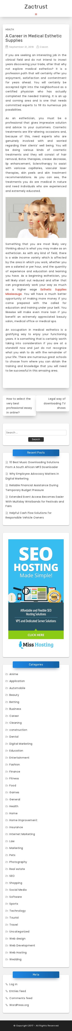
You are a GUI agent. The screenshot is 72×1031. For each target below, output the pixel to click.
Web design (17, 938)
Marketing (16, 848)
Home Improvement (23, 820)
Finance (14, 771)
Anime (13, 674)
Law (12, 841)
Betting (14, 702)
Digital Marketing (20, 744)
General (14, 799)
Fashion (14, 764)
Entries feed (17, 991)
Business (15, 709)
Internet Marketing (22, 834)
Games (14, 792)
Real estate (17, 869)
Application (17, 681)
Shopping (15, 883)
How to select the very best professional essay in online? (19, 405)
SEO (12, 876)
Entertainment (19, 758)
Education (16, 750)
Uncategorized (19, 931)
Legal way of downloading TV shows (55, 403)
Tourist (14, 917)
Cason (44, 47)
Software (15, 897)
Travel (13, 925)
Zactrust (36, 6)
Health (10, 29)
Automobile (17, 688)
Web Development (22, 945)
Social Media (18, 890)
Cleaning (15, 723)
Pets (12, 855)
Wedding (15, 959)
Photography (18, 862)
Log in (13, 984)
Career (14, 716)
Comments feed (20, 998)
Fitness (14, 778)
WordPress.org (19, 1005)
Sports (13, 904)
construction (18, 730)
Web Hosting (18, 952)
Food (12, 785)
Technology (17, 911)
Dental (13, 737)
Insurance (16, 827)
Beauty (14, 695)
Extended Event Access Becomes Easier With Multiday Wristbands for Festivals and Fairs (35, 501)
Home (13, 813)
